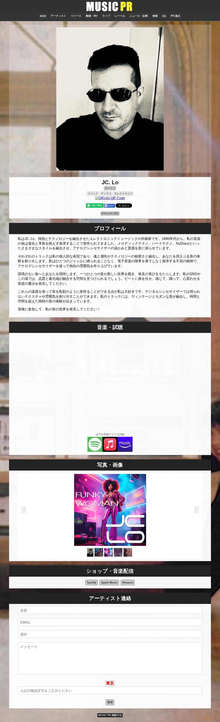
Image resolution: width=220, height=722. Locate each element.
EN (164, 16)
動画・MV (92, 15)
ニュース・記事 (139, 15)
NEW (43, 16)
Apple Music (109, 582)
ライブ (106, 15)
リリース (76, 15)
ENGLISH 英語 (110, 213)
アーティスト (58, 15)
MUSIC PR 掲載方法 (110, 715)
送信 (110, 702)
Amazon (127, 582)
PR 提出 (175, 15)
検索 (155, 15)
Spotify (91, 582)
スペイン (110, 188)
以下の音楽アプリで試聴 (110, 434)
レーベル (120, 15)
